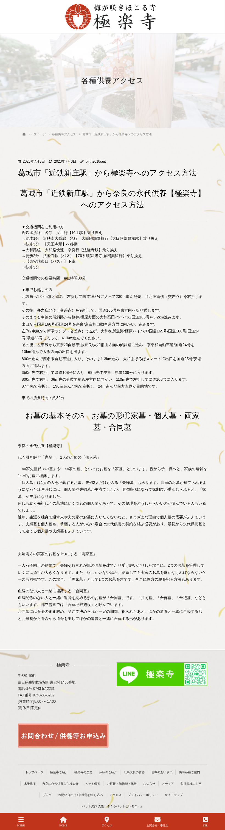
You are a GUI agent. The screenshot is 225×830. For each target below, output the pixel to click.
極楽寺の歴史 (83, 772)
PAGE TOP (216, 805)
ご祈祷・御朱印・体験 (122, 783)
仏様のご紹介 (108, 772)
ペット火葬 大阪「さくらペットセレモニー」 (112, 806)
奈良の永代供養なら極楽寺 (60, 783)
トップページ (34, 772)
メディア (168, 783)
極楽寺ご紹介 (59, 772)
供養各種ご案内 (189, 772)
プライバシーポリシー (143, 795)
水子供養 (30, 783)
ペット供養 (92, 783)
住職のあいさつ (161, 772)
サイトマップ (174, 795)
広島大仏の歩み (134, 772)
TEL (205, 825)
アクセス (115, 795)
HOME (63, 825)
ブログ (47, 795)
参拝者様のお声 (190, 783)
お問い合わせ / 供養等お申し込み (80, 795)
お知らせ (149, 783)
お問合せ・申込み (157, 825)
